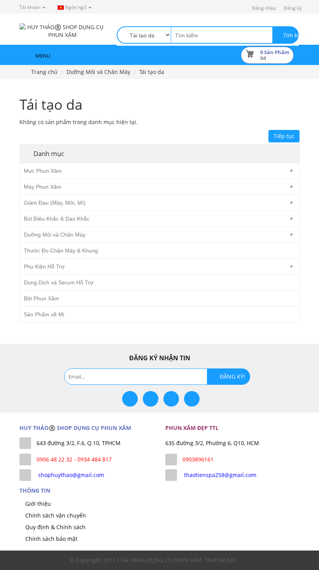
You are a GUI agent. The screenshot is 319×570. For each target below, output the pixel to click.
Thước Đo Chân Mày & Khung (61, 250)
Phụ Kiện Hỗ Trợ (44, 266)
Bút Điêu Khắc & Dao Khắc (56, 219)
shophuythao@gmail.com (71, 475)
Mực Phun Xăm (43, 171)
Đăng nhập (264, 8)
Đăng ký (292, 8)
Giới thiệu (38, 503)
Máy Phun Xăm (42, 187)
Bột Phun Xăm (41, 298)
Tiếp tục (283, 136)
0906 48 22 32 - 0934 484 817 (74, 459)
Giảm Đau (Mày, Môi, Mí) (55, 203)
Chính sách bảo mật (51, 538)
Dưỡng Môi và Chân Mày (98, 71)
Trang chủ (44, 71)
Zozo (243, 560)
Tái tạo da (151, 71)
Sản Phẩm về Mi (44, 314)
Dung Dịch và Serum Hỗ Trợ (58, 282)
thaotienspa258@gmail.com (220, 475)
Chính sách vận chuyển (55, 515)
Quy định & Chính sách (55, 527)
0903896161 (198, 459)
